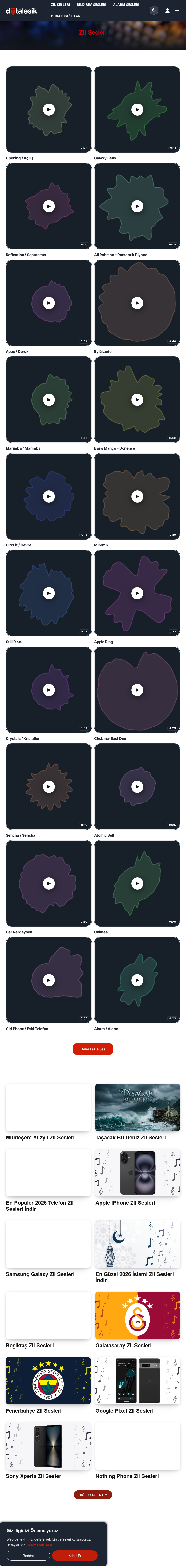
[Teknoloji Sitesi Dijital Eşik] (21, 11)
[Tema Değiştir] (154, 10)
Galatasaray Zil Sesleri (123, 1345)
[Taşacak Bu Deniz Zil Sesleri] (137, 1107)
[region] (53, 1544)
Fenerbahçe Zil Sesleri (34, 1410)
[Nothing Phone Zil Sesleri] (137, 1446)
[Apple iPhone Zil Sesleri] (137, 1172)
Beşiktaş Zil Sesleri (30, 1345)
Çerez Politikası (39, 1545)
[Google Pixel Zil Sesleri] (137, 1380)
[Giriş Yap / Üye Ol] (167, 10)
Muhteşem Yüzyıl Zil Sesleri (40, 1137)
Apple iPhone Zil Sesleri (125, 1202)
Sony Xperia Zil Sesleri (34, 1476)
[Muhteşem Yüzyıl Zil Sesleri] (48, 1107)
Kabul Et (74, 1555)
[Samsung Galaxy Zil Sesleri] (48, 1244)
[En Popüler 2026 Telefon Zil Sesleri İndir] (48, 1172)
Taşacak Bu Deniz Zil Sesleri (130, 1137)
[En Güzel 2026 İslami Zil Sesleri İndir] (137, 1244)
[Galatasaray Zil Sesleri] (137, 1315)
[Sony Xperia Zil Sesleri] (48, 1446)
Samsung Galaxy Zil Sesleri (40, 1274)
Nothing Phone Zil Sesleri (127, 1476)
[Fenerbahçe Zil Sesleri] (48, 1380)
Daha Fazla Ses (93, 1049)
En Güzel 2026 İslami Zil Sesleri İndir (134, 1277)
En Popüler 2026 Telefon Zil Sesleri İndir (40, 1205)
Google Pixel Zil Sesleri (124, 1410)
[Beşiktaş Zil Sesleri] (48, 1315)
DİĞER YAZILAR (91, 1494)
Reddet (28, 1555)
